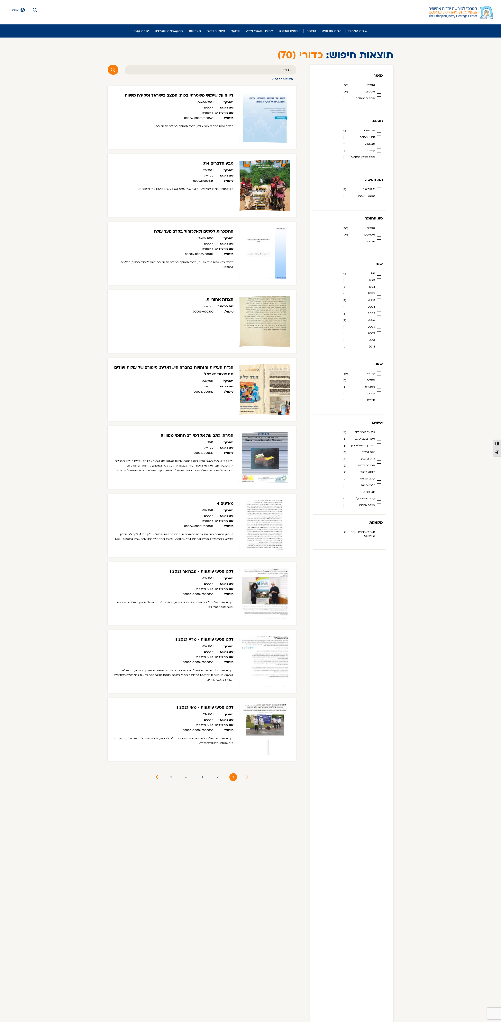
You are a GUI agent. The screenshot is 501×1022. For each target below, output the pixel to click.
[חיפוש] (113, 70)
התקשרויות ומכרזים (169, 31)
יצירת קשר (141, 31)
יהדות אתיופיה (332, 31)
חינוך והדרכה (216, 31)
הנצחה (311, 31)
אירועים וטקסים (290, 31)
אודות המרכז (357, 31)
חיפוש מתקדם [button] (284, 79)
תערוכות (195, 31)
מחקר (235, 31)
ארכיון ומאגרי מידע (259, 31)
